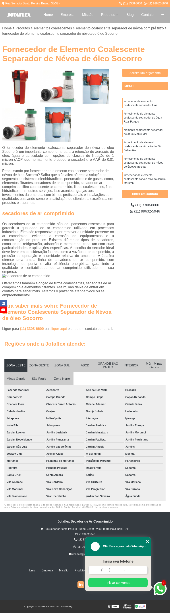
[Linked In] (80, 584)
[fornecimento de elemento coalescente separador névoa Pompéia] (20, 125)
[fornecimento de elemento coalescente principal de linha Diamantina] (58, 87)
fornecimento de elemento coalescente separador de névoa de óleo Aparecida (143, 162)
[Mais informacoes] (163, 14)
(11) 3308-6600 (132, 3)
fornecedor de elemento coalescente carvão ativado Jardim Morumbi (145, 179)
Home (48, 15)
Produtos (108, 15)
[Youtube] (3, 309)
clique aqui (58, 329)
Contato (147, 15)
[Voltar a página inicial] (19, 15)
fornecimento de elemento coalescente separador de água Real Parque (143, 117)
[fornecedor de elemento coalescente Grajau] (20, 87)
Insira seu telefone (118, 561)
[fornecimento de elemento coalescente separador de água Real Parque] (96, 87)
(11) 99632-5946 (157, 3)
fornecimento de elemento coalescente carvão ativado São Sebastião (143, 146)
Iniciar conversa (117, 582)
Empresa (67, 15)
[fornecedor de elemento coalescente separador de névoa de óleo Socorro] (58, 125)
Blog (130, 15)
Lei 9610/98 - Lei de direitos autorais (99, 507)
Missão (87, 15)
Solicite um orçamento (145, 73)
